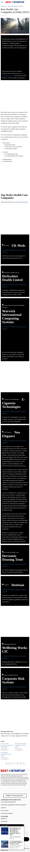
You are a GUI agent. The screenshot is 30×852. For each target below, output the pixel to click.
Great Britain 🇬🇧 (12, 6)
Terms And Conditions (7, 813)
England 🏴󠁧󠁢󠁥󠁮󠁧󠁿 (4, 6)
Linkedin (4, 252)
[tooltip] (6, 763)
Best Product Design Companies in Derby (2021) (20, 745)
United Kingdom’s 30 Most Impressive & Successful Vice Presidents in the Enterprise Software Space (15, 831)
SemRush (25, 202)
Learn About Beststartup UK (8, 802)
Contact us (3, 807)
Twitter (17, 250)
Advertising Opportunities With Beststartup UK (13, 804)
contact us (10, 75)
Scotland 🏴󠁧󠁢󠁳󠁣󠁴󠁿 (4, 821)
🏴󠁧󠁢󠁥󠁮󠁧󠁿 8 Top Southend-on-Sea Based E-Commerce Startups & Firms (16, 842)
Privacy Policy (4, 810)
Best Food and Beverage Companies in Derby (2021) (7, 745)
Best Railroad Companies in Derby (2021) (6, 754)
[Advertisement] (15, 60)
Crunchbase (15, 202)
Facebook (23, 250)
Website (12, 250)
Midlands (20, 6)
